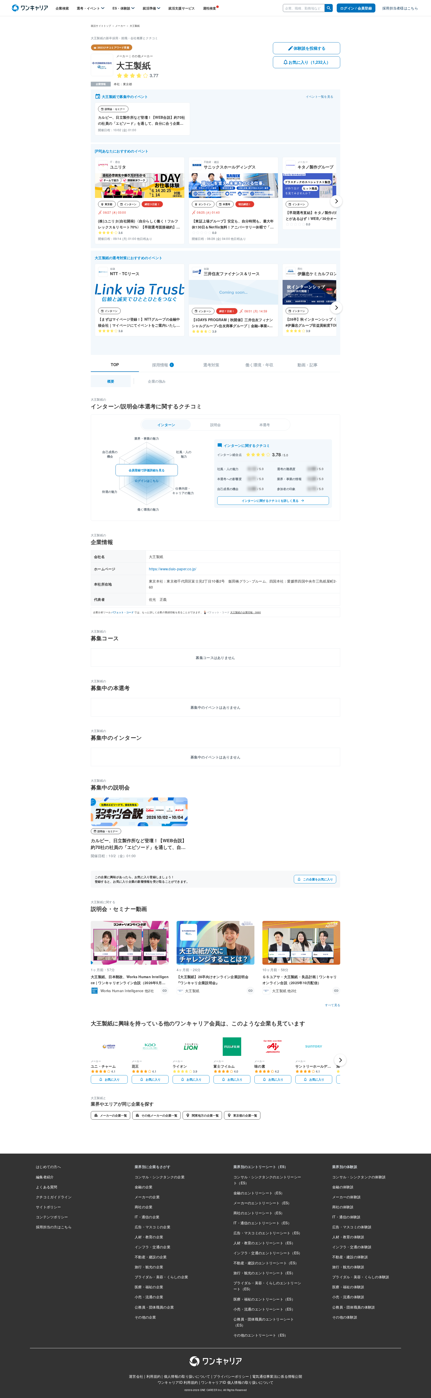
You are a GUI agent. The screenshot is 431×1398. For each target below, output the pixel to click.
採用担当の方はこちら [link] (54, 1226)
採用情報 (162, 365)
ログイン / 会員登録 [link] (356, 7)
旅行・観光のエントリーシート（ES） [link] (264, 1272)
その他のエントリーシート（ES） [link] (260, 1335)
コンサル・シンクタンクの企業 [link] (160, 1176)
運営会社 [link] (136, 1376)
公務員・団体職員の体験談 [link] (353, 1307)
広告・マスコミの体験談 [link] (351, 1226)
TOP (115, 365)
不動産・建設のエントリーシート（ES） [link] (266, 1262)
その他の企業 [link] (145, 1317)
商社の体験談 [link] (343, 1206)
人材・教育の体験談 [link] (348, 1236)
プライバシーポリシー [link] (231, 1376)
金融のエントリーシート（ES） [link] (258, 1192)
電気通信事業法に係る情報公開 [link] (277, 1376)
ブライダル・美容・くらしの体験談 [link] (360, 1276)
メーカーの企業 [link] (147, 1196)
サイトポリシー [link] (48, 1206)
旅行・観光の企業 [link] (149, 1266)
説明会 (215, 424)
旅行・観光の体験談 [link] (348, 1266)
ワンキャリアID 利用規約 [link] (178, 1382)
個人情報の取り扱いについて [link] (187, 1376)
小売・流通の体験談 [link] (348, 1296)
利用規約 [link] (153, 1376)
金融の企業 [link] (143, 1186)
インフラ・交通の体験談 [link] (351, 1246)
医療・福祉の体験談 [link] (348, 1286)
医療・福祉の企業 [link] (149, 1286)
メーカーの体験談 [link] (346, 1196)
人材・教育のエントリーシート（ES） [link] (264, 1242)
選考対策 (211, 365)
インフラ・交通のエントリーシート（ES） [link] (267, 1252)
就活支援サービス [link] (181, 8)
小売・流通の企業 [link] (149, 1296)
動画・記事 (308, 365)
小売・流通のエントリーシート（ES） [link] (264, 1309)
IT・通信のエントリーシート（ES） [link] (262, 1222)
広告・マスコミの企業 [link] (152, 1226)
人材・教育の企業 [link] (149, 1236)
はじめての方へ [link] (48, 1166)
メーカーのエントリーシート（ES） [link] (262, 1202)
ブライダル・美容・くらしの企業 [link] (161, 1276)
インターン (166, 424)
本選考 (264, 424)
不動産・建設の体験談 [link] (350, 1256)
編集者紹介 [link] (45, 1176)
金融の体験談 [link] (343, 1186)
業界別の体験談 (344, 1166)
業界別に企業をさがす (152, 1166)
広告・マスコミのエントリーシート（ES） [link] (267, 1232)
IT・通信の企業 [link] (147, 1216)
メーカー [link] (120, 25)
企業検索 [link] (62, 8)
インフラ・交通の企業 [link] (152, 1246)
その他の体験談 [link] (344, 1317)
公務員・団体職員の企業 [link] (154, 1307)
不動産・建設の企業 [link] (151, 1256)
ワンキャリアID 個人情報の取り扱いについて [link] (237, 1382)
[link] (30, 8)
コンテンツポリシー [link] (52, 1216)
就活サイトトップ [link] (101, 25)
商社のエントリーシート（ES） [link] (258, 1212)
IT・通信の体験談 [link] (346, 1216)
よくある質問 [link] (46, 1186)
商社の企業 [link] (143, 1206)
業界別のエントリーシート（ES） (260, 1166)
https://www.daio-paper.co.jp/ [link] (172, 568)
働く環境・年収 (259, 365)
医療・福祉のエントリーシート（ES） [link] (264, 1299)
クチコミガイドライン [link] (54, 1196)
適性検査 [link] (209, 8)
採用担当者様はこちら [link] (400, 7)
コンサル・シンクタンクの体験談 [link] (359, 1176)
